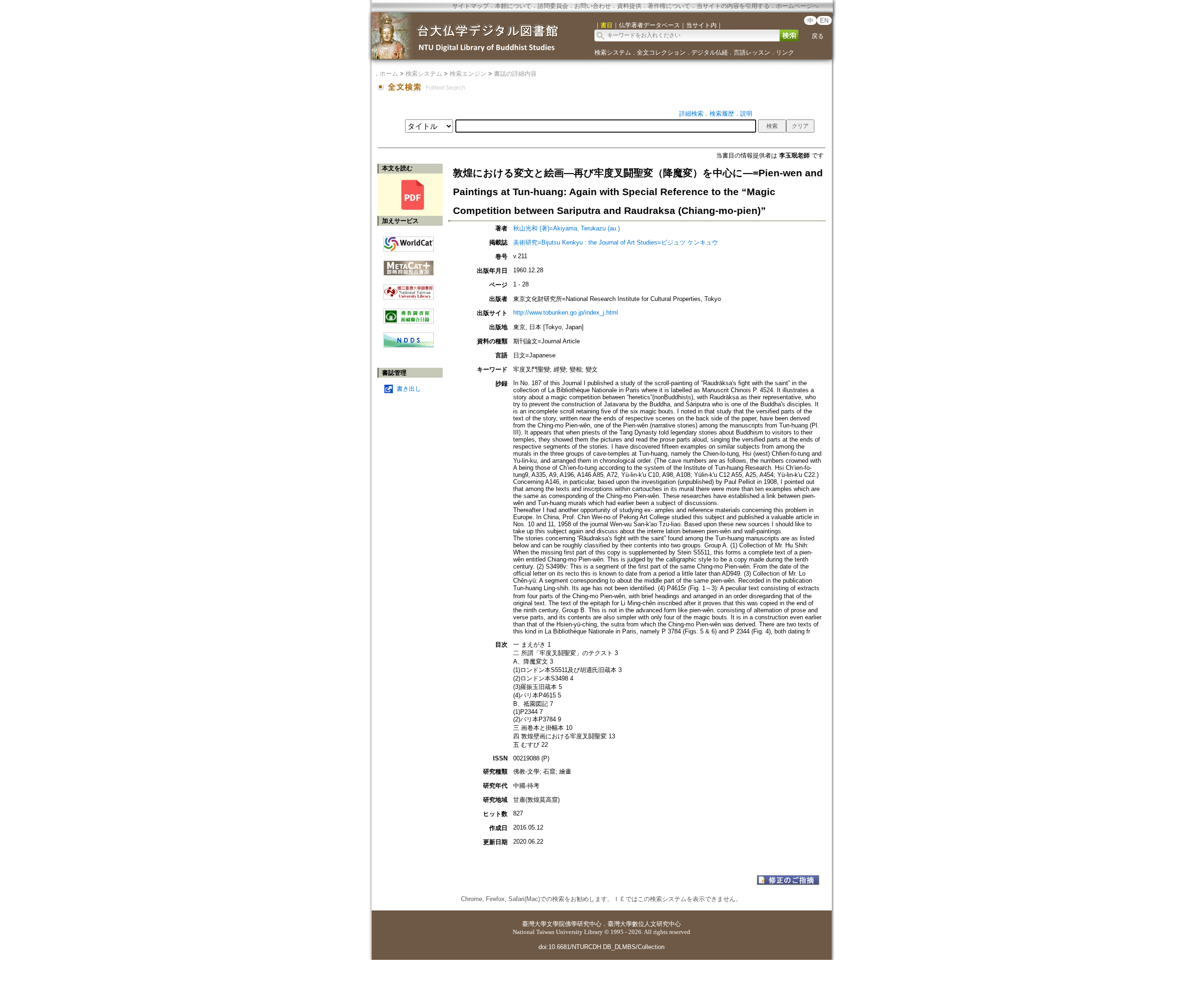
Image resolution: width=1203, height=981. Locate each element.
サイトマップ (470, 5)
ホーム (389, 73)
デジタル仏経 (709, 52)
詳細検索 (691, 113)
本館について (513, 5)
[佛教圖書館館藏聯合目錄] (408, 312)
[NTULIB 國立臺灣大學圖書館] (408, 288)
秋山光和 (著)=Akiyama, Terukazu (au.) (566, 228)
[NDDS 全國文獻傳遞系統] (408, 345)
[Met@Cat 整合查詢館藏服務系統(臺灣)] (408, 264)
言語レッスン (752, 52)
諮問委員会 (553, 5)
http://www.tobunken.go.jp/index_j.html (565, 312)
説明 (746, 113)
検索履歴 (722, 113)
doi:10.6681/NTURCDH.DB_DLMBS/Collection (601, 946)
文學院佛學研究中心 (574, 923)
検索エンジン (468, 73)
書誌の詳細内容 (515, 73)
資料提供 (629, 5)
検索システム (612, 52)
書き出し (409, 388)
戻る (818, 36)
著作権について (669, 5)
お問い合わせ (592, 5)
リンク (785, 52)
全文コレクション (661, 52)
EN (824, 20)
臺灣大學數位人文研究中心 (644, 923)
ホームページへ (797, 5)
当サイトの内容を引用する (733, 5)
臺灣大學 (534, 923)
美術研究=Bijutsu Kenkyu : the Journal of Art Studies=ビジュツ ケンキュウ (615, 242)
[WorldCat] (408, 242)
